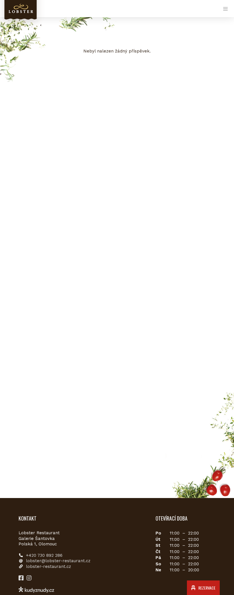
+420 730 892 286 (44, 555)
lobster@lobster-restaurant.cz (58, 560)
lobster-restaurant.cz (48, 566)
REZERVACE (206, 588)
